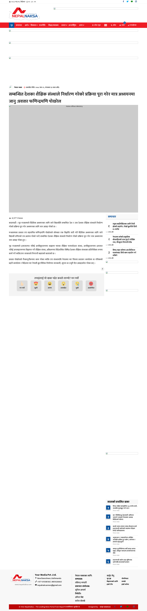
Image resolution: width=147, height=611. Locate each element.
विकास (33, 25)
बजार (63, 25)
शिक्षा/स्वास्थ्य (53, 25)
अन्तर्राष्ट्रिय (72, 25)
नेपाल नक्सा (18, 87)
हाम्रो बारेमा (125, 584)
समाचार (19, 25)
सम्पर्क (124, 581)
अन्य (80, 25)
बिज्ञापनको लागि (112, 581)
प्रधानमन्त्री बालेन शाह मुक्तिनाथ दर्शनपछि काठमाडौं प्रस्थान (122, 561)
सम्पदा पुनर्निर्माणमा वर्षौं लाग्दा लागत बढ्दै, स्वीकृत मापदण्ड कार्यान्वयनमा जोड (124, 551)
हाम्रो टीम (110, 584)
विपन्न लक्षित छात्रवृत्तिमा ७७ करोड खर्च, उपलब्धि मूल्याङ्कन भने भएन (125, 507)
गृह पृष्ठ (109, 578)
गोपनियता (125, 578)
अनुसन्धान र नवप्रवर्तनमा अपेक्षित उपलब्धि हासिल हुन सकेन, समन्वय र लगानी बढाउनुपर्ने (124, 539)
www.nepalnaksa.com (23, 584)
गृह (11, 25)
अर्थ (26, 25)
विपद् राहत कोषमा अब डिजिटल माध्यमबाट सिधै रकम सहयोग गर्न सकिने (122, 253)
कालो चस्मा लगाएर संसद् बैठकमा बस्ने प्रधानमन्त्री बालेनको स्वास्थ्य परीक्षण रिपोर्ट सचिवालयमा (125, 528)
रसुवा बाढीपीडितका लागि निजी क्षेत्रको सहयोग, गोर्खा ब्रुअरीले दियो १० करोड (122, 227)
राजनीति (42, 25)
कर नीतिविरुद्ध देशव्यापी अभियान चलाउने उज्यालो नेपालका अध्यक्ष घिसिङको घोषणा (123, 517)
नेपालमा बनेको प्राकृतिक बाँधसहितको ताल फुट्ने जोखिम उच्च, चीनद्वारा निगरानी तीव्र (121, 240)
